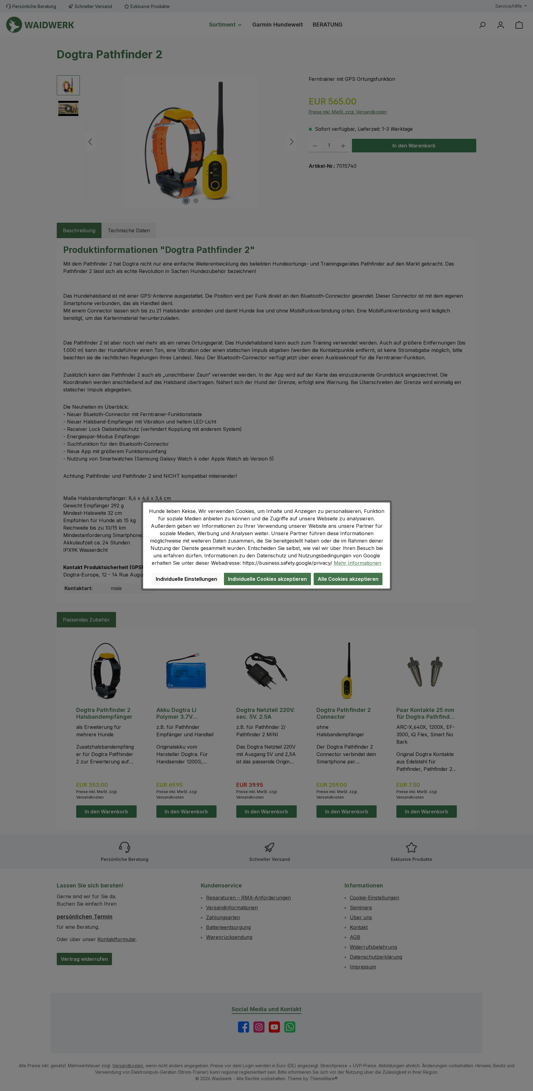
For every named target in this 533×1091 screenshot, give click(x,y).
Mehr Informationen (357, 563)
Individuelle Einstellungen (186, 579)
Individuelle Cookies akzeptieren (267, 579)
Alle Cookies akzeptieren (348, 579)
